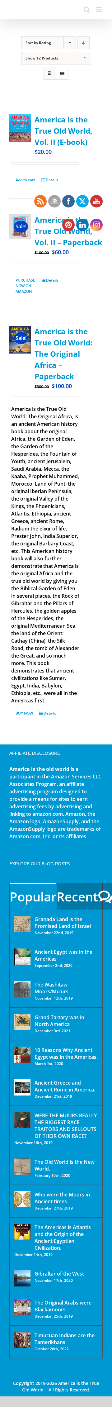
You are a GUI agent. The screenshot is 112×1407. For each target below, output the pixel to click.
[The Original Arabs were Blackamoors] (22, 1307)
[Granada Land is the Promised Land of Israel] (22, 924)
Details (52, 180)
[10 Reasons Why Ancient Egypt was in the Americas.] (22, 1055)
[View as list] (62, 73)
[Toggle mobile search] (87, 9)
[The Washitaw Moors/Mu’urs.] (22, 989)
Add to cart (25, 180)
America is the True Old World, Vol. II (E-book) (63, 130)
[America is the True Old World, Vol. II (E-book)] (20, 128)
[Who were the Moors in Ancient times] (22, 1199)
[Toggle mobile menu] (99, 9)
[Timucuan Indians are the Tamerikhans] (22, 1340)
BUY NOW (24, 713)
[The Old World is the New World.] (22, 1166)
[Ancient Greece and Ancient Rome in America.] (22, 1087)
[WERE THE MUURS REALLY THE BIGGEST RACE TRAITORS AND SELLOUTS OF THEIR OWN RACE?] (22, 1120)
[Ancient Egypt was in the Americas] (22, 956)
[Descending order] (83, 42)
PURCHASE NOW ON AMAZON (25, 286)
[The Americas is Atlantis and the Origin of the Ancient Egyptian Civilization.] (22, 1232)
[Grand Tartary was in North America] (22, 1022)
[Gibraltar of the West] (22, 1278)
